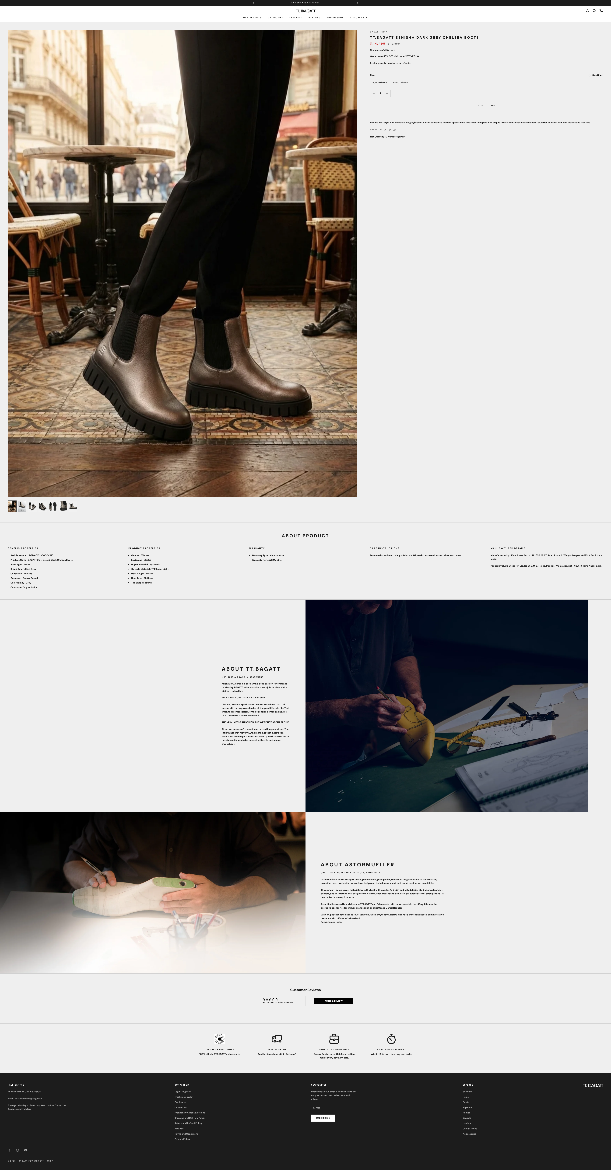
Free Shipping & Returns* (305, 3)
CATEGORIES (275, 17)
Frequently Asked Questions (190, 1112)
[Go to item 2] (22, 506)
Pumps (466, 1112)
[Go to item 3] (32, 506)
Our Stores (180, 1102)
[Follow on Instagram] (17, 1150)
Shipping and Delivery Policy (190, 1117)
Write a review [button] (333, 1000)
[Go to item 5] (52, 506)
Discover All (359, 17)
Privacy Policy (182, 1139)
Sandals (467, 1117)
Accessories (469, 1133)
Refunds (179, 1128)
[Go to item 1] (12, 506)
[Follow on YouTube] (25, 1150)
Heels (466, 1096)
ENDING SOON (335, 17)
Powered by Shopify (40, 1161)
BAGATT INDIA (378, 32)
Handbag (315, 17)
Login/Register (183, 1091)
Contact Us (181, 1107)
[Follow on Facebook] (9, 1150)
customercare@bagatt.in (28, 1098)
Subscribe (323, 1118)
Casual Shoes (470, 1128)
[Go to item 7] (73, 506)
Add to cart (487, 105)
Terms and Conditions (186, 1133)
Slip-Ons (467, 1107)
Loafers (467, 1123)
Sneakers (295, 17)
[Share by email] (394, 129)
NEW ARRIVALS (252, 17)
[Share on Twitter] (385, 129)
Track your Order (184, 1096)
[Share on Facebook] (381, 129)
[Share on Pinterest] (390, 129)
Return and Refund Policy (188, 1123)
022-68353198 (33, 1091)
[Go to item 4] (42, 506)
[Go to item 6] (63, 506)
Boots (466, 1102)
